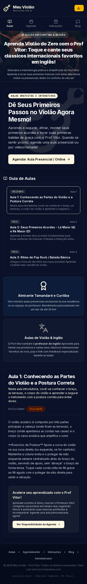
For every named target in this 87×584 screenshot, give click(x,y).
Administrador (43, 558)
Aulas (11, 552)
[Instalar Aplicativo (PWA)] (79, 8)
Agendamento (31, 552)
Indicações (54, 552)
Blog (71, 552)
